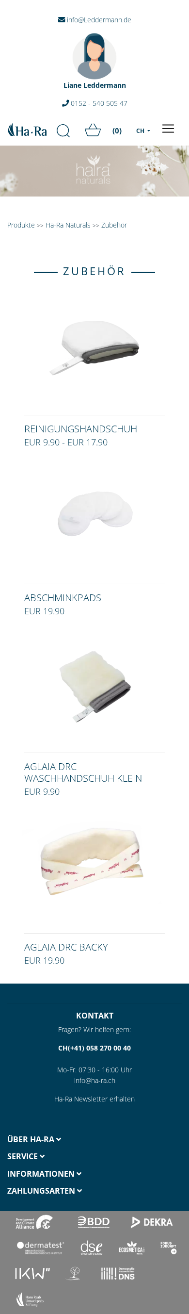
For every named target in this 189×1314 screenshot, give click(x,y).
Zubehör (114, 225)
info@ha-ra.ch (94, 1080)
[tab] (47, 1139)
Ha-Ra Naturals (69, 225)
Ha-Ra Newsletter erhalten (94, 1098)
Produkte (21, 225)
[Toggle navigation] (168, 128)
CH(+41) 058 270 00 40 (94, 1047)
